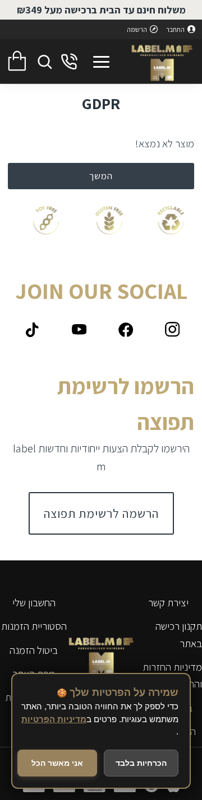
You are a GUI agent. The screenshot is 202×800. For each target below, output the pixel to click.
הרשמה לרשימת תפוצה (101, 513)
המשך (101, 176)
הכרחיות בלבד (141, 763)
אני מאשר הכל (57, 763)
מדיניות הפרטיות (53, 719)
